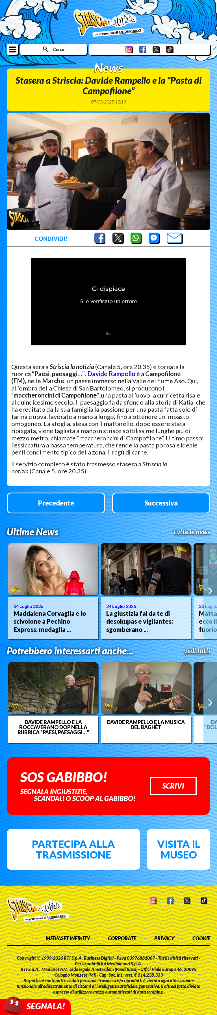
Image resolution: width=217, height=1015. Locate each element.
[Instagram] (129, 49)
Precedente (56, 503)
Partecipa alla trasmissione (73, 849)
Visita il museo (178, 849)
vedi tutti (197, 650)
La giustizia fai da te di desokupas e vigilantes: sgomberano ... (139, 621)
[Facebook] (142, 49)
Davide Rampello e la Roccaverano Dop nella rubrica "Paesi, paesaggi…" (53, 727)
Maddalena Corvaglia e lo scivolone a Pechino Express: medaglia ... (50, 621)
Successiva (161, 503)
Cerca (58, 49)
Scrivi (173, 785)
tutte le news (192, 531)
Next (210, 591)
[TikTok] (169, 49)
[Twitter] (156, 49)
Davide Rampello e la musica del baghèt (146, 725)
